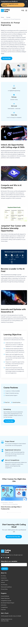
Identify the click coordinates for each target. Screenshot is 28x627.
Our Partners (4, 584)
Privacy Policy (4, 589)
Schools (3, 582)
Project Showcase (5, 598)
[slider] (9, 76)
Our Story (3, 575)
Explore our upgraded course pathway (10, 4)
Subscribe (4, 568)
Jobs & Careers (4, 580)
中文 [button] (22, 10)
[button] (24, 499)
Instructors (3, 605)
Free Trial (3, 609)
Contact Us (3, 578)
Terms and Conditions (6, 587)
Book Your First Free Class (13, 536)
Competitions (4, 607)
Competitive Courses (6, 600)
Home (2, 17)
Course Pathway (5, 596)
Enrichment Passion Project (7, 602)
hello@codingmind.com (6, 619)
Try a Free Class (7, 58)
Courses (8, 17)
